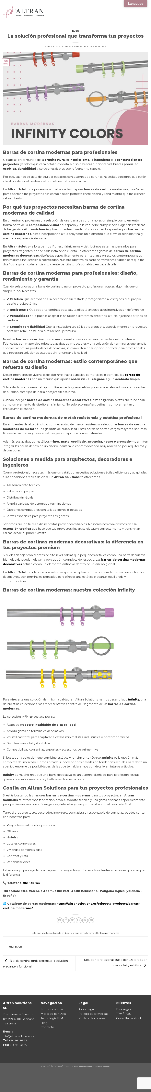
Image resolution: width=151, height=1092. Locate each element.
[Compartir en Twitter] (72, 920)
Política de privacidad (93, 1014)
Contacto (47, 1027)
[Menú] (146, 12)
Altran (102, 46)
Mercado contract (53, 1014)
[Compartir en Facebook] (66, 920)
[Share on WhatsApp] (60, 920)
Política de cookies (91, 1018)
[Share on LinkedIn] (91, 920)
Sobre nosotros (52, 1009)
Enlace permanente (108, 933)
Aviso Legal (86, 1009)
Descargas (123, 1009)
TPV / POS (123, 1014)
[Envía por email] (78, 920)
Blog (44, 1023)
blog (75, 31)
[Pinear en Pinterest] (85, 920)
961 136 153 (31, 883)
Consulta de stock (129, 1018)
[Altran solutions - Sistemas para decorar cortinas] (23, 12)
